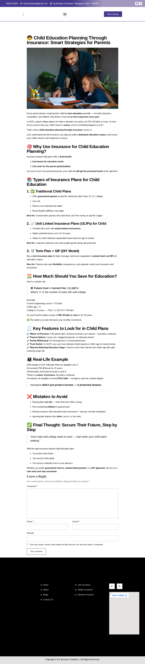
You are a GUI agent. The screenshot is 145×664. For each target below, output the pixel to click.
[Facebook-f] (112, 586)
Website (30, 533)
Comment (32, 486)
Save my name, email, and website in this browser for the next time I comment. (66, 544)
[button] (65, 14)
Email (76, 521)
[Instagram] (140, 3)
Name (30, 521)
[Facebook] (136, 3)
